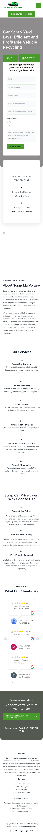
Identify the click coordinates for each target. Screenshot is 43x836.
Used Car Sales (21, 790)
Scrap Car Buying (21, 787)
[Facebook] (11, 831)
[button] (21, 14)
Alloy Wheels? (12, 118)
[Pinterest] (26, 831)
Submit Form (15, 146)
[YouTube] (31, 831)
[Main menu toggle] (38, 5)
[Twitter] (16, 831)
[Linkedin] (21, 831)
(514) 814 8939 (21, 180)
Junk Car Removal (21, 784)
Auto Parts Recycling (21, 792)
